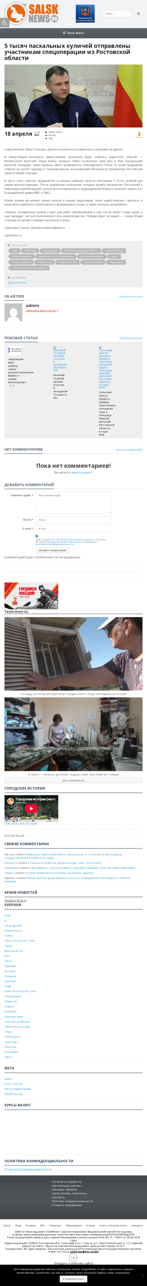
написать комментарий (129, 449)
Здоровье (10, 966)
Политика (10, 1011)
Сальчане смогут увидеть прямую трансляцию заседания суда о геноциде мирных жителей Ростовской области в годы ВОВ (107, 413)
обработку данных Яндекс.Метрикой (60, 541)
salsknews (31, 250)
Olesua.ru (10, 863)
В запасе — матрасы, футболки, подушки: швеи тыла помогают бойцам (73, 774)
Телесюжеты (12, 1036)
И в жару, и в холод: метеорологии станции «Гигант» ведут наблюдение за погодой (73, 694)
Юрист (8, 1057)
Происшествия (13, 1016)
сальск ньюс (45, 262)
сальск (115, 256)
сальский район (93, 262)
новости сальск (114, 250)
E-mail (28, 528)
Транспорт (11, 1042)
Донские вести (17, 282)
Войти (8, 1079)
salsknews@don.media (84, 1251)
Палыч (8, 873)
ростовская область (92, 256)
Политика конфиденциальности (27, 1169)
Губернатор (51, 250)
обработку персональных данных (74, 539)
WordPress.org (13, 1094)
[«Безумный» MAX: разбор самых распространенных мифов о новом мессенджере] (14, 347)
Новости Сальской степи (20, 991)
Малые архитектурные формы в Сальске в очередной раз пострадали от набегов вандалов (67, 879)
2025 (15, 250)
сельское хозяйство (17, 1021)
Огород (9, 1006)
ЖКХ (7, 956)
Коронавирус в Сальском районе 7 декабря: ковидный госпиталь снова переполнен (82, 868)
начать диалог (81, 472)
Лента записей (13, 1084)
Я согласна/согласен (73, 1279)
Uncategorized (13, 925)
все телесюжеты (73, 780)
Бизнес (8, 935)
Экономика (11, 1052)
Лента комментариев (17, 1089)
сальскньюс (117, 262)
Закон (8, 961)
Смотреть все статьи (41, 310)
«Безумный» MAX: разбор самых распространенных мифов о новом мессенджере (21, 370)
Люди (7, 986)
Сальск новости (22, 262)
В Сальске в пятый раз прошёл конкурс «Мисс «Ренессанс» (65, 863)
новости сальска (22, 256)
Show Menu (75, 33)
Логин (28, 519)
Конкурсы (10, 976)
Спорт (8, 1031)
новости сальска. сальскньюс (56, 256)
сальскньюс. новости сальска (30, 267)
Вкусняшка (11, 868)
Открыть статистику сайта (73, 1263)
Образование (12, 996)
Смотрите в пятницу (17, 1026)
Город (8, 946)
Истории (9, 971)
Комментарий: (22, 495)
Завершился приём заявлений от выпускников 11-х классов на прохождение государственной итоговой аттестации (63, 856)
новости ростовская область (81, 250)
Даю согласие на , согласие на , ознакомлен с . (70, 541)
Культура (10, 981)
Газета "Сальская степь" (20, 940)
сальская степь (68, 262)
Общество (11, 1001)
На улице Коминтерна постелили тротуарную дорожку (59, 873)
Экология (10, 1047)
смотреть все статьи (131, 296)
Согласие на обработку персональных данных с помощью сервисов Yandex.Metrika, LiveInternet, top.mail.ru (69, 1189)
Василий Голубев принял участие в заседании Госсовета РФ (60, 386)
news (7, 915)
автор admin (55, 132)
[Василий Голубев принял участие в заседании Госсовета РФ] (60, 347)
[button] (4, 22)
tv (5, 920)
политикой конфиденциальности (54, 544)
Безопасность (13, 930)
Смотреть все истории (20, 823)
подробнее (88, 1269)
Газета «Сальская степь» (113, 1225)
